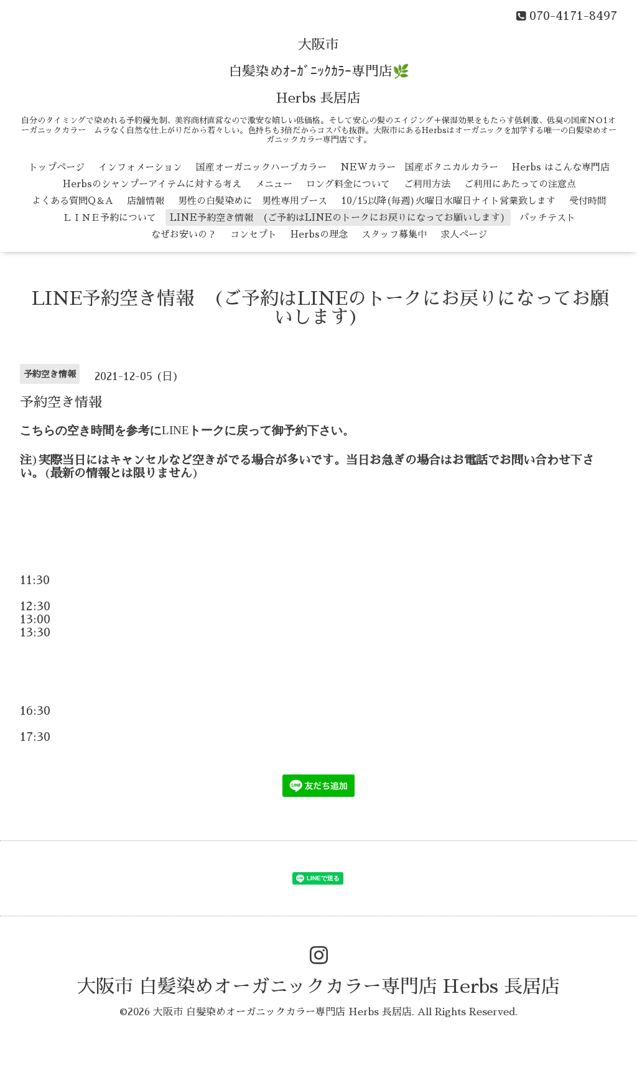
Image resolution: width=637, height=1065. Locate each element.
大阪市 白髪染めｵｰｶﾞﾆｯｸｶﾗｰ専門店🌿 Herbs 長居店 (318, 71)
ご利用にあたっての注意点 (520, 183)
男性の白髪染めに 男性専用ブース (252, 200)
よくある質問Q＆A (72, 200)
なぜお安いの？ (183, 234)
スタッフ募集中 (394, 234)
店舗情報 (145, 200)
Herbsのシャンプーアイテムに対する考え (152, 183)
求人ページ (463, 234)
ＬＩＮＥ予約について (109, 217)
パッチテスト (547, 217)
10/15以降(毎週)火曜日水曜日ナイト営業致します (448, 200)
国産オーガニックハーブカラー (261, 167)
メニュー (273, 183)
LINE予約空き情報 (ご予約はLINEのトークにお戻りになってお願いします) (338, 217)
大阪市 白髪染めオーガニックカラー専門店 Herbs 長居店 (318, 986)
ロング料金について (348, 183)
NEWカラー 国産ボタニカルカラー (419, 167)
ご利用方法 (427, 183)
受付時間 (588, 200)
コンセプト (253, 234)
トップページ (57, 167)
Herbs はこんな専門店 (561, 167)
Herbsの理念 (319, 234)
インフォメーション (140, 167)
